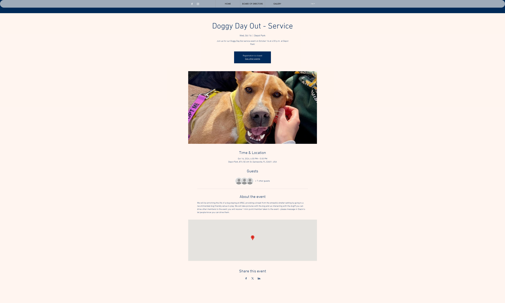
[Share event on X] (252, 278)
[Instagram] (197, 3)
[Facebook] (192, 3)
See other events (252, 59)
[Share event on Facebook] (246, 278)
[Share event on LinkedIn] (259, 278)
